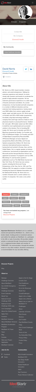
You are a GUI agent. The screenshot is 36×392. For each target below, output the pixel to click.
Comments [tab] (24, 194)
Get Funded (22, 319)
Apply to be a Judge (25, 296)
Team (3, 332)
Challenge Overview (7, 280)
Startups (4, 278)
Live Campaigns (6, 308)
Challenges (22, 306)
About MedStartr (6, 283)
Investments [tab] (16, 202)
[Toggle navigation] (32, 2)
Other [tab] (17, 205)
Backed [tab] (6, 194)
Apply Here (4, 314)
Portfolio (3, 337)
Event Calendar (6, 293)
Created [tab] (14, 194)
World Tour (4, 296)
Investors (4, 316)
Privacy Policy (23, 337)
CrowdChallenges (24, 293)
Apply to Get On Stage (25, 278)
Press (20, 343)
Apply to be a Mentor (25, 299)
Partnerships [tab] (7, 205)
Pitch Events (22, 314)
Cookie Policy (23, 340)
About (20, 309)
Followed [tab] (14, 198)
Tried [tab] (22, 198)
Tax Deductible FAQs (25, 335)
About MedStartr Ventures (9, 322)
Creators (8, 76)
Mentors (21, 317)
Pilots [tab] (26, 202)
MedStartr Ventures (7, 319)
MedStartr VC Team (7, 329)
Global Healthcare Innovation (12, 52)
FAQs (20, 325)
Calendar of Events (24, 311)
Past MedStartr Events (25, 322)
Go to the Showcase (25, 288)
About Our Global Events (9, 311)
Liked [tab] (5, 198)
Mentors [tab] (6, 202)
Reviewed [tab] (25, 205)
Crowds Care (23, 280)
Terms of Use (23, 332)
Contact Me (18, 32)
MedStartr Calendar (7, 345)
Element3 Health (18, 39)
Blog (2, 268)
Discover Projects (9, 214)
